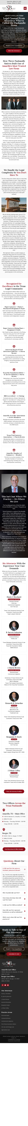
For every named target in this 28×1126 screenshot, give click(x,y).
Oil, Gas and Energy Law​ (7, 1027)
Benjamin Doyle (5, 1005)
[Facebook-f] (2, 985)
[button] (25, 8)
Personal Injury (5, 1015)
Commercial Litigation (7, 1021)
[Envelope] (5, 985)
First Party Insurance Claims (8, 1024)
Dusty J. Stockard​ (5, 993)
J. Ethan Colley (5, 1008)
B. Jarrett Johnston (6, 996)
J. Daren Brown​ (5, 999)
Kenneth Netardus (6, 1002)
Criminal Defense (5, 1018)
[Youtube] (8, 985)
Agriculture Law (5, 1030)
